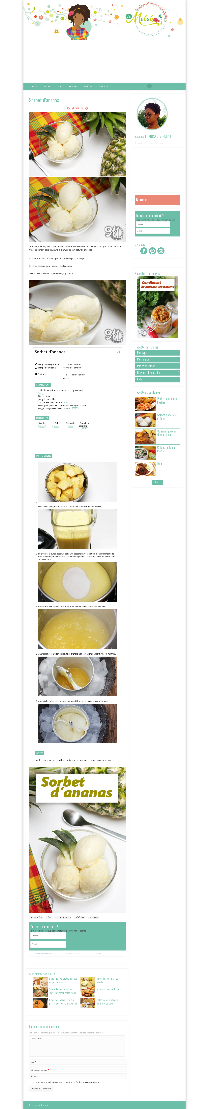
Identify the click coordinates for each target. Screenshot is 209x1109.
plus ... (157, 482)
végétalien (80, 917)
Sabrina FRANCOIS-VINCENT (46, 953)
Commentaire (36, 1038)
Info (40, 393)
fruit (49, 917)
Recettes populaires (147, 392)
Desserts (98, 953)
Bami (160, 463)
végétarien (94, 917)
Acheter (66, 403)
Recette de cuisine (146, 347)
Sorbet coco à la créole (167, 417)
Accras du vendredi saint (108, 989)
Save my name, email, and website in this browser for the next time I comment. (66, 1082)
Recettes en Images (147, 273)
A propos (103, 86)
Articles (88, 86)
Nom (33, 1062)
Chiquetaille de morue (166, 449)
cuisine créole (36, 917)
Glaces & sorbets (64, 917)
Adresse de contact (40, 1069)
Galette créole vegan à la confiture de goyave (109, 1001)
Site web (34, 1076)
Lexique (73, 86)
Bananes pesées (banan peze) (166, 433)
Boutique (141, 199)
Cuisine (33, 86)
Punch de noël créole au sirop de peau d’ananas (63, 980)
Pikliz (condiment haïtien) (167, 400)
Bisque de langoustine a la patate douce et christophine (63, 1001)
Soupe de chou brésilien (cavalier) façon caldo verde (62, 991)
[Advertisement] (104, 62)
